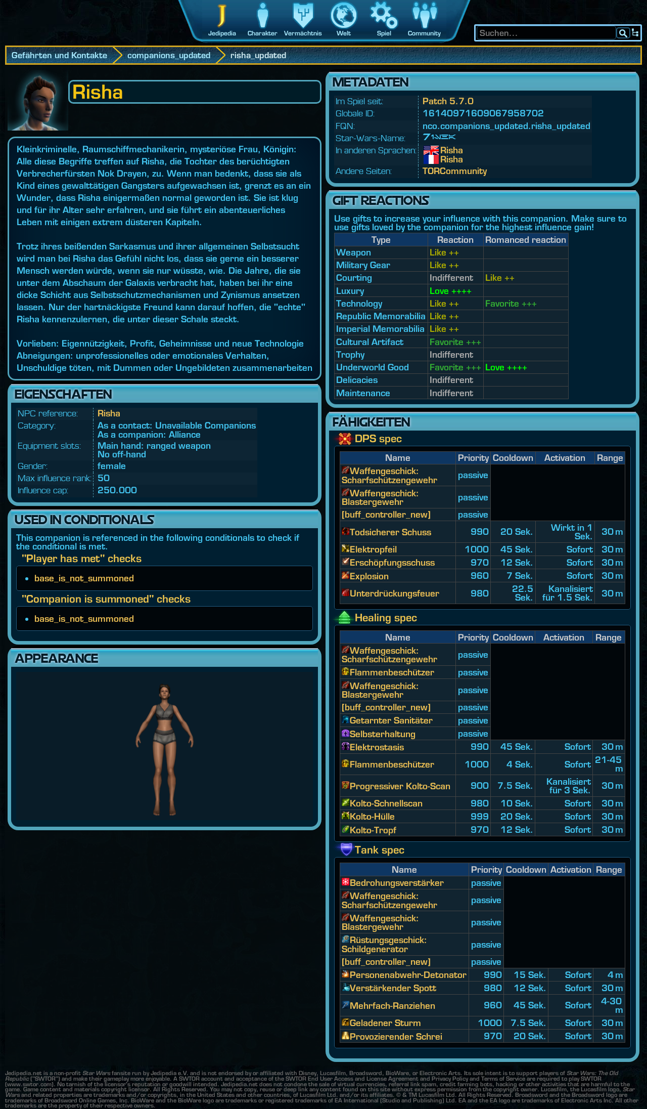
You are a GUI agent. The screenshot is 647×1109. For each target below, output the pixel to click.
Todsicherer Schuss (390, 532)
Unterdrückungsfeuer (394, 593)
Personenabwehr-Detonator (408, 974)
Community (424, 33)
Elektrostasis (377, 747)
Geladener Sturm (385, 1022)
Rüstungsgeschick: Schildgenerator (384, 944)
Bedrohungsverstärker (397, 882)
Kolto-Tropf (373, 830)
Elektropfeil (373, 549)
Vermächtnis (303, 33)
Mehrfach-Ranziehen (392, 1005)
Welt (344, 33)
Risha (109, 413)
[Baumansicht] (635, 32)
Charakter (263, 33)
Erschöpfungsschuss (392, 562)
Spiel (384, 33)
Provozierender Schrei (396, 1036)
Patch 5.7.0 (448, 101)
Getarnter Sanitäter (391, 720)
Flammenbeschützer (392, 672)
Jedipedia (222, 33)
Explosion (369, 576)
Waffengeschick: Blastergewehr (380, 497)
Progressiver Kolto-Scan (400, 786)
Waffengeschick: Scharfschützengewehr (389, 475)
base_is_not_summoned (84, 578)
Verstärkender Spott (393, 988)
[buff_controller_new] (386, 514)
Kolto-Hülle (372, 816)
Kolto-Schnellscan (386, 803)
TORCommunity (455, 170)
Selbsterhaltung (382, 734)
